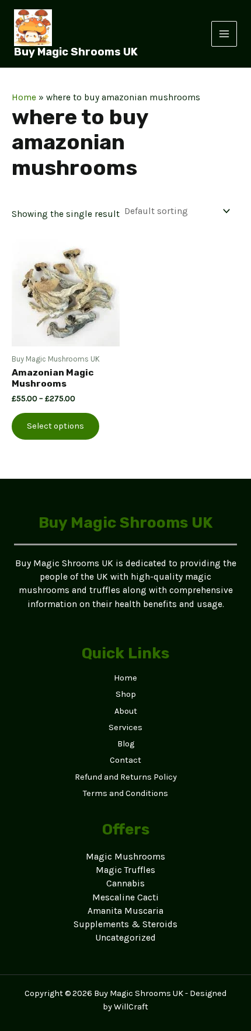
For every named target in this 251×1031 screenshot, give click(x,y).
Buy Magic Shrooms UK (76, 51)
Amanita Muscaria (125, 911)
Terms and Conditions (125, 793)
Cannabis (125, 883)
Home (24, 97)
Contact (125, 760)
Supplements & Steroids (125, 924)
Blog (125, 744)
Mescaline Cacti (125, 897)
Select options (55, 426)
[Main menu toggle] (224, 34)
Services (125, 727)
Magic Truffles (125, 870)
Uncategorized (125, 937)
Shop (126, 694)
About (125, 711)
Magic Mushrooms (125, 856)
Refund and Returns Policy (126, 777)
